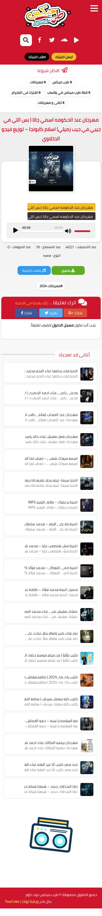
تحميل (66, 270)
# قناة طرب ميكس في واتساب (68, 92)
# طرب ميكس (62, 82)
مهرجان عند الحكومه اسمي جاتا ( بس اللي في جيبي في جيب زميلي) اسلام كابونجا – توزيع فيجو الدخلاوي (51, 129)
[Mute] (68, 231)
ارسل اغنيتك (64, 57)
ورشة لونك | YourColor (21, 901)
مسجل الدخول (63, 325)
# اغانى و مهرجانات (51, 102)
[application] (51, 230)
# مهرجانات (38, 82)
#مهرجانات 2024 (51, 286)
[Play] (15, 230)
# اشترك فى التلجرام (26, 92)
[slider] (82, 231)
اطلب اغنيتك (37, 57)
